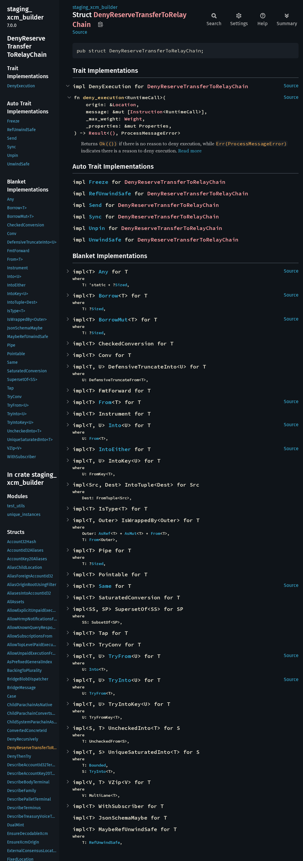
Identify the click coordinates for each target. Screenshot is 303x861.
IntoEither (115, 449)
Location (124, 104)
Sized (121, 284)
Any (103, 271)
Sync (95, 216)
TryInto (119, 680)
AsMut (130, 533)
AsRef (104, 533)
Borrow (108, 295)
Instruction (146, 112)
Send (95, 205)
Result (98, 133)
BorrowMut (113, 319)
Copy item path (100, 24)
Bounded (97, 765)
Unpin (97, 228)
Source (79, 32)
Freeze (98, 181)
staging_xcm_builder (94, 7)
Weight (133, 119)
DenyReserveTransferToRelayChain (197, 86)
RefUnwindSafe (110, 193)
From (105, 402)
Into (114, 425)
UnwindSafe (105, 239)
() (112, 133)
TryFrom (119, 656)
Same (105, 585)
